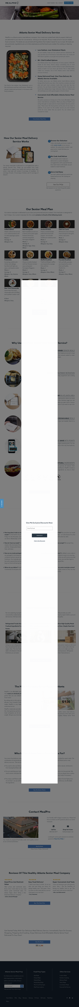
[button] (2, 503)
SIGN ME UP (39, 535)
